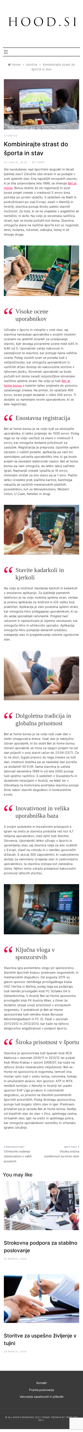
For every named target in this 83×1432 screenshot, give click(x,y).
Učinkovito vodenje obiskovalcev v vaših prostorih (18, 1156)
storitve (11, 135)
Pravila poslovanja (41, 1390)
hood (41, 162)
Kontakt (41, 1383)
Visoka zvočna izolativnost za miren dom (61, 1154)
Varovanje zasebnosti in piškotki (42, 1396)
